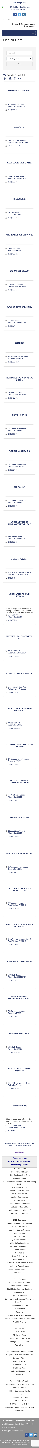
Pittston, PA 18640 (18, 1424)
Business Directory (11, 1143)
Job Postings (17, 1145)
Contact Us (27, 1145)
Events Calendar (24, 1143)
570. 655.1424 (9, 1427)
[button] (4, 75)
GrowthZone (26, 1442)
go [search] (20, 64)
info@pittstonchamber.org (13, 1431)
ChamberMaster (16, 1444)
